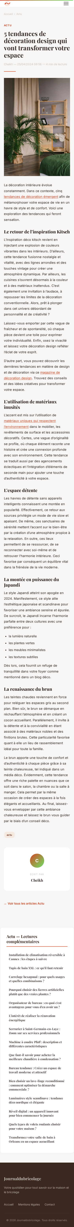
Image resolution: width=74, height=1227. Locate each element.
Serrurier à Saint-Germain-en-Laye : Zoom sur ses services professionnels (34, 1031)
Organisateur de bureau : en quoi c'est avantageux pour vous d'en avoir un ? (35, 1005)
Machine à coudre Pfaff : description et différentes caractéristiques (35, 1044)
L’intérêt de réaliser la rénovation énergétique (32, 1018)
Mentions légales (29, 1204)
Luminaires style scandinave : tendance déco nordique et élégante (36, 1100)
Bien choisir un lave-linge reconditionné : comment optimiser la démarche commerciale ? (37, 1085)
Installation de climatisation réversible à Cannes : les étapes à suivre (37, 957)
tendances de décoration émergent (31, 197)
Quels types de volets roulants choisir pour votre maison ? (35, 1126)
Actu (19, 13)
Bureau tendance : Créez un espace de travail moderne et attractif (35, 1070)
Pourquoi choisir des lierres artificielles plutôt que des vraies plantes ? (36, 992)
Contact (50, 1204)
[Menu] (66, 3)
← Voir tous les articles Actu (24, 903)
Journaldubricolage (22, 1178)
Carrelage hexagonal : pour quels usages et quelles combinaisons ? (37, 979)
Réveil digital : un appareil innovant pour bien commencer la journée (33, 1113)
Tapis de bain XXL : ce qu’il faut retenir (36, 968)
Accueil (8, 13)
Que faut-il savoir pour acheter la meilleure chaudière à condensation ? (35, 1057)
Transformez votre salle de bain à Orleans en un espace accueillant (32, 1139)
